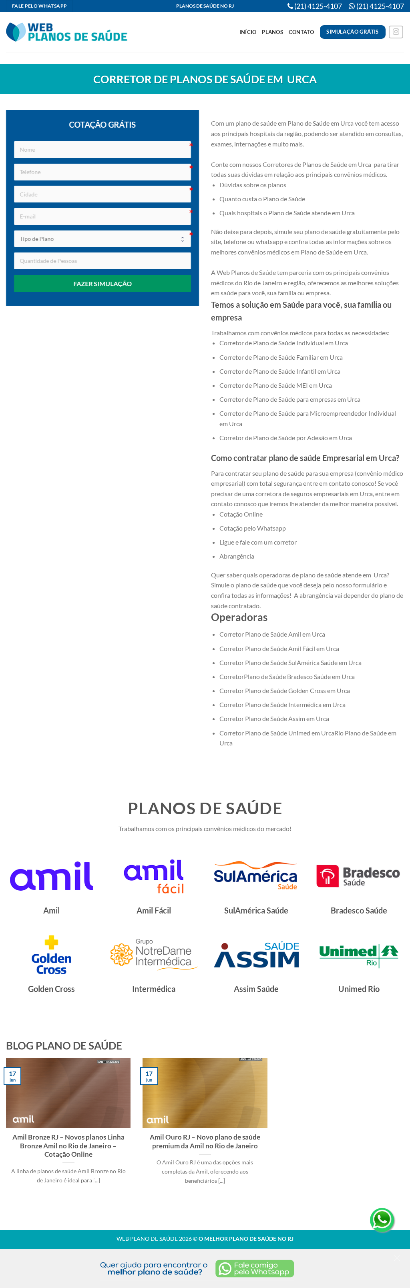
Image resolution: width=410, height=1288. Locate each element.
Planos (272, 32)
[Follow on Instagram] (396, 32)
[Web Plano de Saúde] (67, 32)
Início (248, 32)
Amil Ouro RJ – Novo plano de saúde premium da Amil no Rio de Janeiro (205, 1141)
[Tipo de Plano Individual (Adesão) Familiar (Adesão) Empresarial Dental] (102, 238)
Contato (301, 32)
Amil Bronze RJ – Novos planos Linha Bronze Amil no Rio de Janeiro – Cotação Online (68, 1145)
